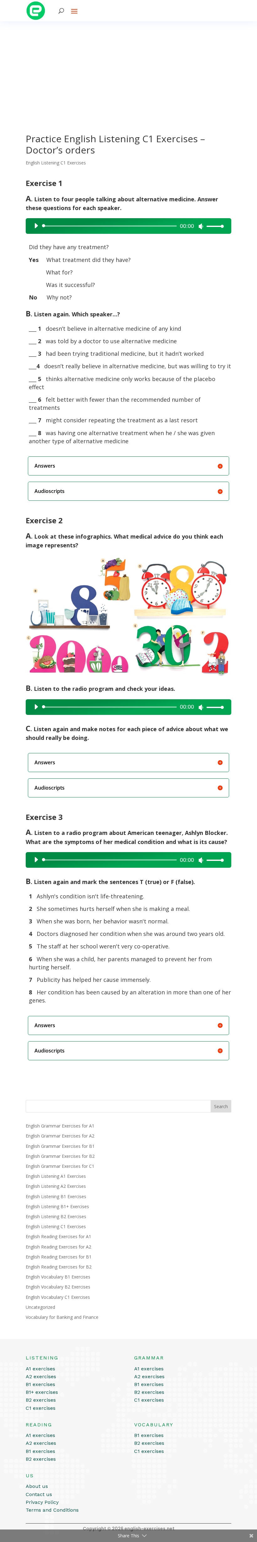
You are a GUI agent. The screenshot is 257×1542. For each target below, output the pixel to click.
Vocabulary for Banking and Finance (62, 1317)
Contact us (39, 1494)
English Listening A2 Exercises (56, 1186)
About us (37, 1486)
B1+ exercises (42, 1392)
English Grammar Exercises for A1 (60, 1126)
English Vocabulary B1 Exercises (58, 1277)
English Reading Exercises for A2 (58, 1247)
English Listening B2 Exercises (56, 1216)
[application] (126, 226)
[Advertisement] (128, 68)
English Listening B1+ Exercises (57, 1206)
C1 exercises (40, 1408)
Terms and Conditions (52, 1510)
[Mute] (201, 226)
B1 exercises (40, 1384)
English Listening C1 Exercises (56, 163)
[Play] (36, 226)
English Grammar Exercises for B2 (60, 1156)
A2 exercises (41, 1376)
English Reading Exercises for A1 (58, 1236)
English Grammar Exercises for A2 (60, 1136)
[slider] (213, 226)
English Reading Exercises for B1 (59, 1257)
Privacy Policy (42, 1502)
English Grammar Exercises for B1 (60, 1146)
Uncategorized (40, 1307)
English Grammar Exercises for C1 (60, 1166)
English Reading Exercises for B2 (59, 1267)
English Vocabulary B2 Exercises (58, 1287)
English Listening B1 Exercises (56, 1196)
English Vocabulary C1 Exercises (58, 1297)
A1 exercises (40, 1369)
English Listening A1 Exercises (56, 1176)
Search (221, 1106)
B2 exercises (41, 1400)
